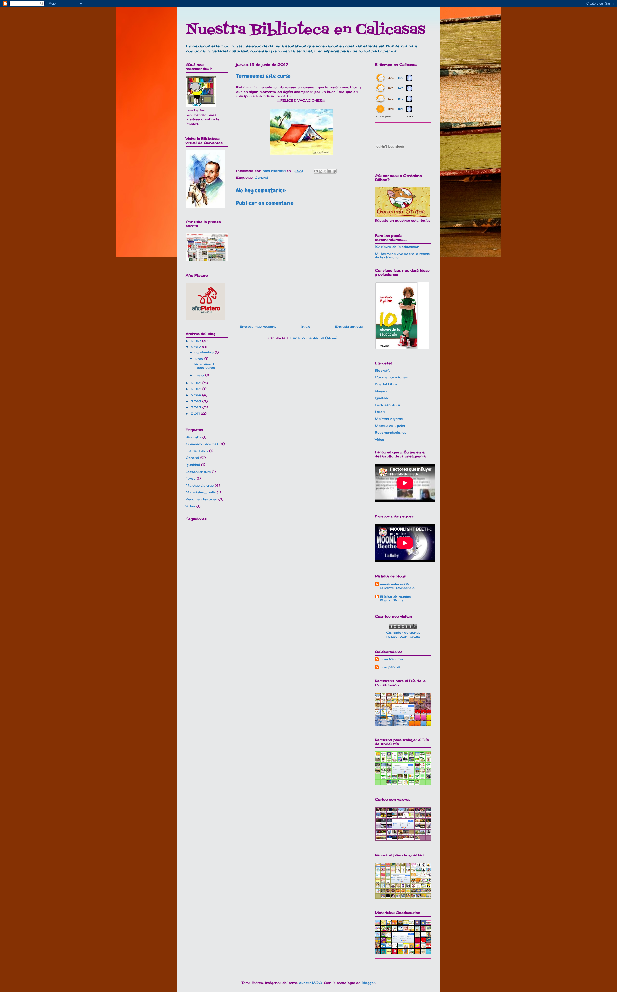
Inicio (306, 326)
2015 (196, 389)
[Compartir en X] (325, 171)
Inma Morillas (391, 659)
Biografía (193, 437)
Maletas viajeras (200, 485)
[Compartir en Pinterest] (334, 171)
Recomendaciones (201, 499)
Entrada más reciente (258, 326)
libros (190, 478)
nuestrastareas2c (395, 584)
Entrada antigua (349, 326)
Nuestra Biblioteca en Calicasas (305, 30)
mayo (199, 375)
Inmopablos (390, 667)
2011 (196, 413)
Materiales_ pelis (201, 492)
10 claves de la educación (397, 247)
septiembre (204, 352)
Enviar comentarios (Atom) (313, 338)
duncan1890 (310, 983)
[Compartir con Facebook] (329, 171)
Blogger (368, 983)
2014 (196, 395)
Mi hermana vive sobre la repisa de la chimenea (402, 255)
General (261, 177)
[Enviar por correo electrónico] (316, 171)
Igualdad (193, 465)
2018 (196, 341)
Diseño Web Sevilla (403, 637)
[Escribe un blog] (320, 171)
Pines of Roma (391, 600)
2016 (196, 383)
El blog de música (395, 596)
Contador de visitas (403, 632)
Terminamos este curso (204, 366)
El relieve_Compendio (397, 588)
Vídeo (190, 506)
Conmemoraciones (202, 444)
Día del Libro (197, 451)
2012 (196, 407)
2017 (196, 347)
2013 (196, 401)
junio (199, 358)
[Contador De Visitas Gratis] (403, 628)
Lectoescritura (198, 472)
